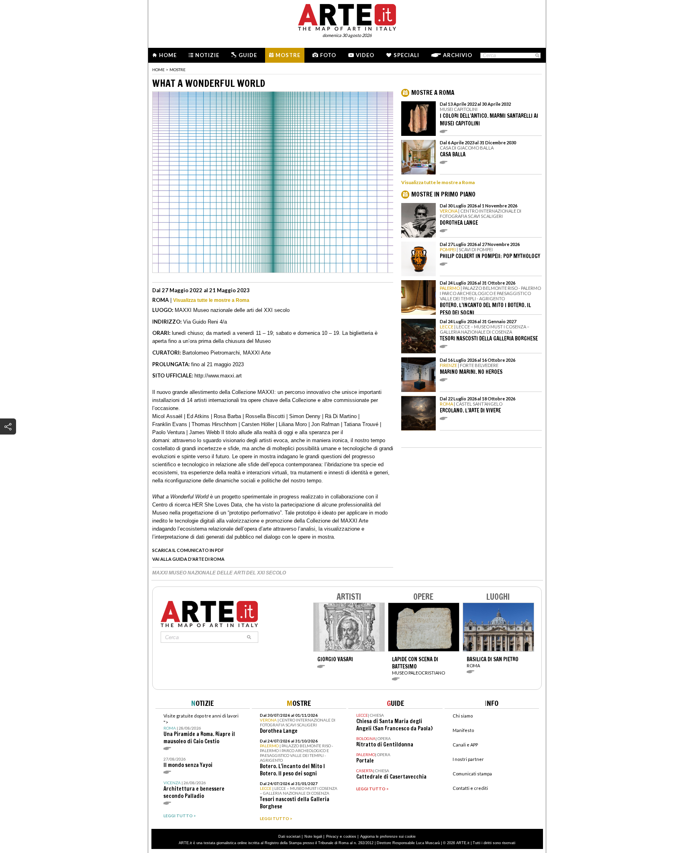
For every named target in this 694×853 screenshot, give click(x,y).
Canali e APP (465, 744)
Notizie (207, 55)
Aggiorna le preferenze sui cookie (388, 837)
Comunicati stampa (472, 773)
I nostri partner (468, 759)
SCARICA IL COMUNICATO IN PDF (188, 550)
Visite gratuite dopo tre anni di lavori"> (201, 729)
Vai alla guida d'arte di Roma (188, 559)
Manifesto (463, 730)
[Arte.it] (347, 16)
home (158, 69)
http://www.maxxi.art (218, 376)
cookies (349, 837)
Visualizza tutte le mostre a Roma (211, 300)
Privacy (332, 837)
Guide (248, 55)
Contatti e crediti (470, 788)
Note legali (313, 837)
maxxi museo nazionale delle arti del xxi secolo (219, 573)
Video (365, 55)
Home (168, 55)
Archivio (457, 55)
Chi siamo (463, 715)
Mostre (288, 55)
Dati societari (289, 837)
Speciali (406, 55)
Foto (328, 55)
